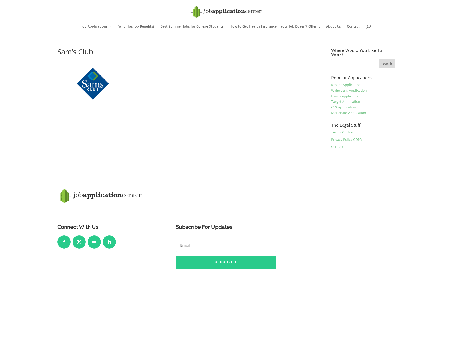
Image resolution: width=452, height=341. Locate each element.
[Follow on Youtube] (94, 242)
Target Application (345, 101)
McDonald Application (348, 113)
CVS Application (343, 107)
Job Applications (94, 27)
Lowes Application (345, 96)
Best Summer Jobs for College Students (192, 27)
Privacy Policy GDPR (346, 139)
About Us (333, 27)
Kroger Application (346, 85)
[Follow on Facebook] (64, 242)
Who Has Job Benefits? (136, 27)
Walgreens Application (349, 90)
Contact (353, 27)
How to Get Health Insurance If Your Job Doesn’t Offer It (275, 27)
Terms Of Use (342, 132)
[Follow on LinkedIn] (109, 242)
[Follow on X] (79, 242)
